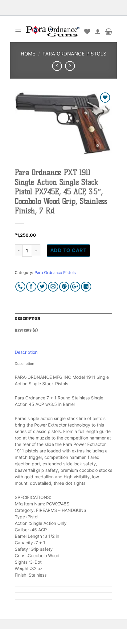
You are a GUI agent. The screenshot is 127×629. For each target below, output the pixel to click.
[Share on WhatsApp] (20, 287)
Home (28, 54)
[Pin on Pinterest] (64, 287)
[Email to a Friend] (53, 287)
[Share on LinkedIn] (86, 287)
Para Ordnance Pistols (74, 54)
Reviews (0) (26, 330)
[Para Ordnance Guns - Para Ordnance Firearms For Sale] (53, 31)
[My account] (98, 31)
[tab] (63, 319)
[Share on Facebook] (31, 287)
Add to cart (68, 250)
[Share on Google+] (75, 287)
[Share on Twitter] (42, 287)
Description (27, 319)
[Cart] (108, 31)
